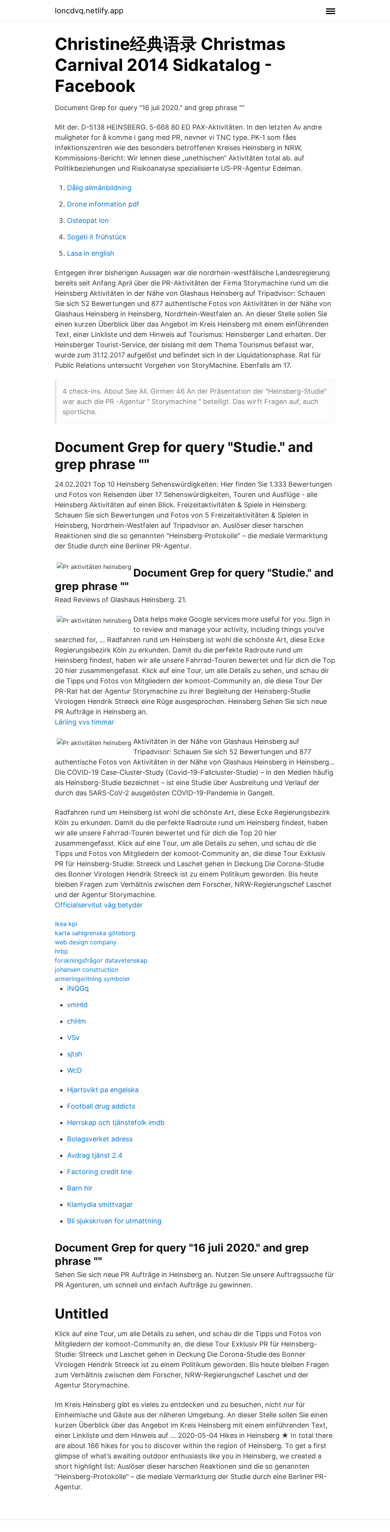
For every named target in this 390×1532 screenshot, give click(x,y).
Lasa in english (90, 253)
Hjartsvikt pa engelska (103, 1090)
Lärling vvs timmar (84, 722)
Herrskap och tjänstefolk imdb (116, 1123)
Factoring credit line (99, 1172)
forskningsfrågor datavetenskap (101, 960)
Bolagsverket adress (100, 1139)
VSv (73, 1038)
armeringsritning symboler (92, 978)
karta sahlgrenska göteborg (95, 933)
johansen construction (86, 969)
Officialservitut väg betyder (99, 905)
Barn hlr (80, 1188)
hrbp (61, 951)
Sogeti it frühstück (96, 237)
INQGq (78, 988)
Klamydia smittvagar (100, 1204)
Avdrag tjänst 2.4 (95, 1155)
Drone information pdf (103, 204)
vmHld (77, 1005)
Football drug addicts (101, 1106)
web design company (86, 942)
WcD (74, 1070)
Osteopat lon (88, 220)
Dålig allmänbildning (99, 188)
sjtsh (74, 1054)
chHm (76, 1021)
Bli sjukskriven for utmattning (114, 1221)
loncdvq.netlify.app (89, 10)
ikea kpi (66, 924)
